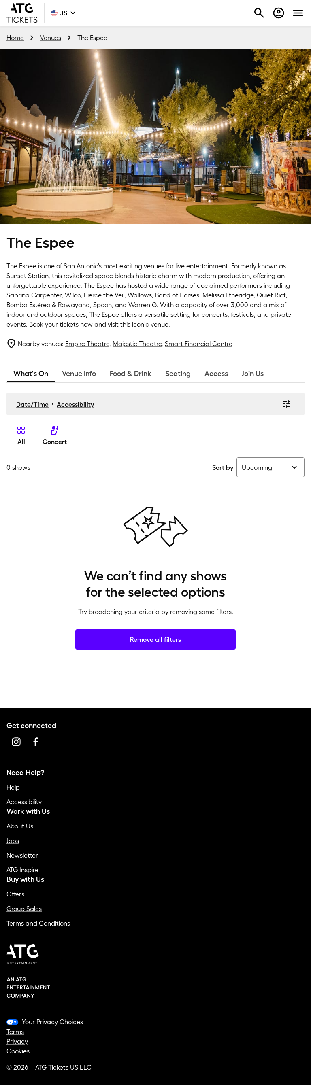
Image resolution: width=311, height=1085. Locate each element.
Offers (15, 894)
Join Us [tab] (253, 373)
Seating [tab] (178, 373)
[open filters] (287, 404)
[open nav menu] (298, 13)
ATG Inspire (22, 869)
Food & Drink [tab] (130, 373)
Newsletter (22, 855)
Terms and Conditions (38, 923)
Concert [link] (55, 441)
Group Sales (24, 908)
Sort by (222, 467)
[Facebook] (35, 742)
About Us (19, 826)
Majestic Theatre (137, 343)
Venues (50, 37)
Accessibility (75, 404)
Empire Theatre (87, 343)
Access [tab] (216, 373)
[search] (259, 13)
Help (13, 787)
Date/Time (32, 404)
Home (15, 37)
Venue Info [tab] (79, 373)
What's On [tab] (30, 373)
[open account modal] (278, 13)
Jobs (12, 840)
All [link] (21, 441)
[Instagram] (16, 742)
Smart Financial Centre (198, 343)
